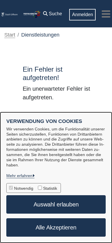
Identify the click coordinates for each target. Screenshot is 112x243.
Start (9, 35)
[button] (52, 12)
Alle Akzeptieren (56, 227)
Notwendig (23, 188)
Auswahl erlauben (56, 204)
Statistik (50, 188)
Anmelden (82, 14)
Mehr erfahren (19, 175)
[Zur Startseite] (9, 14)
